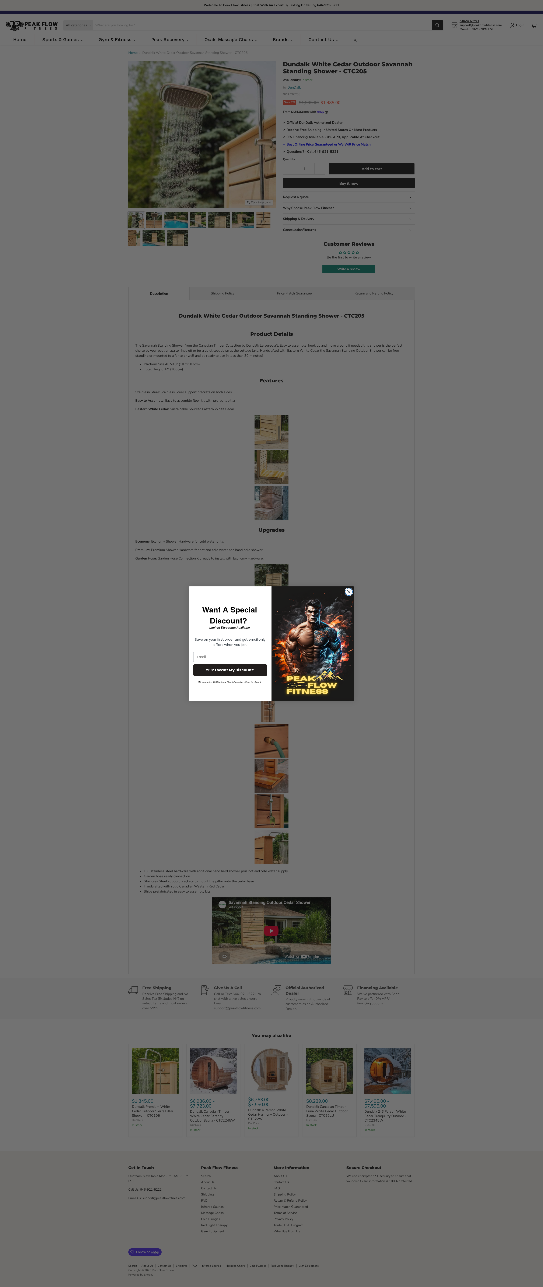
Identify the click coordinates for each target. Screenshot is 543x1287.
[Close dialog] (349, 592)
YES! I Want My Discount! (230, 670)
